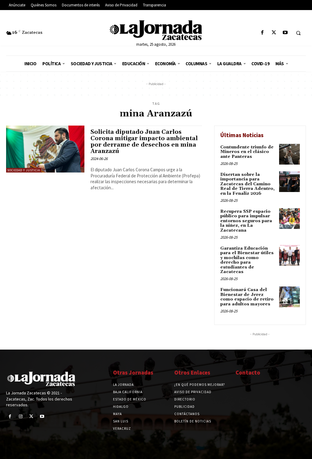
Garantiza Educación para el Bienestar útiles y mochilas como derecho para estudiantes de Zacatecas (247, 260)
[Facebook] (262, 33)
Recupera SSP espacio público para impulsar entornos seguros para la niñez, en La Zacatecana (246, 221)
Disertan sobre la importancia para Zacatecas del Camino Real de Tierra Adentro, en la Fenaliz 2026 (247, 184)
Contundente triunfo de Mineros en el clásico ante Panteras (247, 151)
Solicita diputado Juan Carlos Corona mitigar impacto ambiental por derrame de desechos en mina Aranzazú (144, 141)
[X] (274, 33)
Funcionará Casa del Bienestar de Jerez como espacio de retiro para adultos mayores (247, 297)
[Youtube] (285, 33)
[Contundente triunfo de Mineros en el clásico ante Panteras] (289, 154)
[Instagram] (20, 416)
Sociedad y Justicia (23, 170)
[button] (298, 33)
